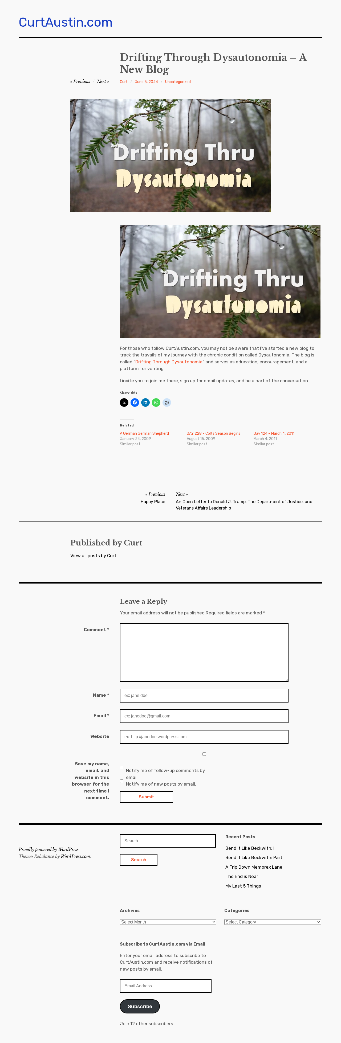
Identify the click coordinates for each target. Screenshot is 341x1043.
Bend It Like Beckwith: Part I (255, 857)
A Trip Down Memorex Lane (253, 867)
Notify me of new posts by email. (161, 784)
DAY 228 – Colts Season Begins (213, 433)
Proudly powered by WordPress (49, 849)
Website (99, 736)
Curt (124, 82)
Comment (96, 629)
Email (101, 715)
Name (101, 695)
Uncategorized (178, 82)
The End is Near (241, 876)
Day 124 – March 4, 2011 (274, 433)
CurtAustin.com (66, 22)
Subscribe (140, 1006)
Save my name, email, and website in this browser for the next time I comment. (90, 780)
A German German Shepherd (144, 433)
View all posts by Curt (93, 555)
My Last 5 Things (243, 886)
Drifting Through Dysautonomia (168, 361)
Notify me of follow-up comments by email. (165, 774)
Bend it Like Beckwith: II (250, 848)
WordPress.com (75, 856)
